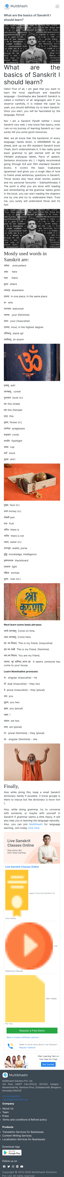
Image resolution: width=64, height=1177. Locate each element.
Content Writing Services (17, 1135)
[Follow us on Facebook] (4, 1166)
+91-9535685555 (11, 1096)
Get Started (48, 1064)
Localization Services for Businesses (23, 1139)
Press (5, 1115)
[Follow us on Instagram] (13, 1166)
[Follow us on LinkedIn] (17, 1166)
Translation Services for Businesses (23, 1131)
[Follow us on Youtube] (22, 1166)
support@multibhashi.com (15, 1099)
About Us (7, 1108)
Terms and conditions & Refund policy (24, 1119)
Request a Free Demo (32, 1030)
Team (5, 1112)
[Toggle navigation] (57, 6)
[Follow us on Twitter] (9, 1166)
